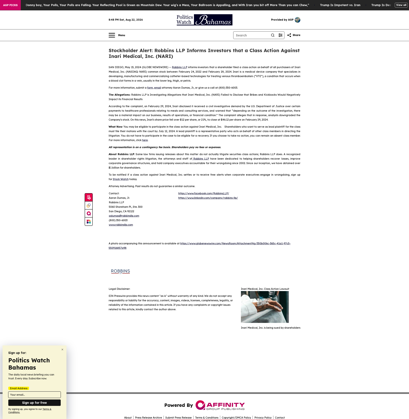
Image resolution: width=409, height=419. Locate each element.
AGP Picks (10, 5)
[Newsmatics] (88, 221)
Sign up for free (34, 403)
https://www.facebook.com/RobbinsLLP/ (203, 193)
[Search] (273, 35)
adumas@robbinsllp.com (124, 215)
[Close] (62, 349)
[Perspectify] (88, 206)
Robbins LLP (179, 67)
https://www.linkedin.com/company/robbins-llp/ (208, 197)
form (150, 87)
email (157, 87)
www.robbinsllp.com (121, 224)
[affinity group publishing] (88, 213)
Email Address (18, 388)
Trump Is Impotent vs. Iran (340, 5)
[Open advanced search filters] (280, 35)
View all (401, 5)
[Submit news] (88, 198)
